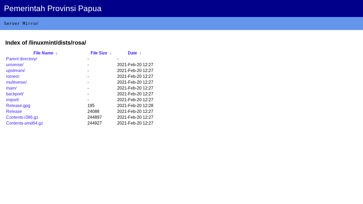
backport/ (14, 94)
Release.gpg (18, 105)
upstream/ (15, 70)
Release (14, 111)
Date (132, 53)
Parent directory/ (21, 59)
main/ (11, 88)
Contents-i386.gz (22, 117)
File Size (99, 53)
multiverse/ (16, 82)
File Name (43, 53)
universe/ (14, 64)
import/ (12, 99)
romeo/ (12, 76)
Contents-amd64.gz (24, 123)
